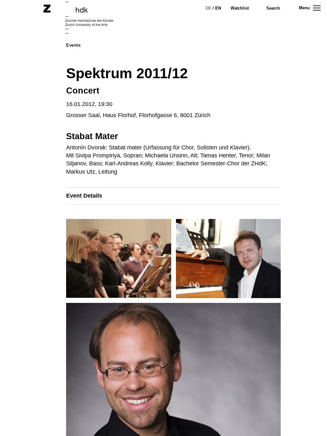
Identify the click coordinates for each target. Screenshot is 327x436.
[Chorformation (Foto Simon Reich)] (121, 261)
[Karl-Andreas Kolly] (230, 261)
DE (208, 8)
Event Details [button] (84, 195)
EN (218, 8)
